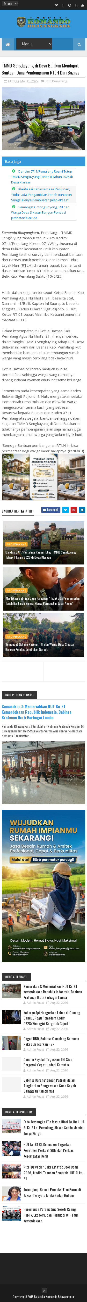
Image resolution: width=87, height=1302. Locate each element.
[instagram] (69, 5)
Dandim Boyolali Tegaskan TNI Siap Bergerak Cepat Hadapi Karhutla (47, 1062)
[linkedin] (76, 5)
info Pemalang (56, 81)
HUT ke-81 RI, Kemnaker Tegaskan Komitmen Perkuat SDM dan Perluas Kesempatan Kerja (48, 1150)
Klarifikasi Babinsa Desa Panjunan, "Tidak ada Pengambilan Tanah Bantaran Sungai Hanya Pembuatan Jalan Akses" (41, 194)
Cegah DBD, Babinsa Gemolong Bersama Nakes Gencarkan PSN (51, 1041)
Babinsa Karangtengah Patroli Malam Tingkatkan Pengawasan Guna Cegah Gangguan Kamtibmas (49, 1085)
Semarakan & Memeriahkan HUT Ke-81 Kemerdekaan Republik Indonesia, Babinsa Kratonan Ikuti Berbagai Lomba (36, 712)
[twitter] (56, 5)
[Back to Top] (44, 1290)
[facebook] (63, 5)
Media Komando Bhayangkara (56, 1296)
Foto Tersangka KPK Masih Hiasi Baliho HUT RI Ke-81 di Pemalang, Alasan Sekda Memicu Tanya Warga (53, 1127)
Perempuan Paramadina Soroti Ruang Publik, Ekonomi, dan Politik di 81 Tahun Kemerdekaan (51, 1214)
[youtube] (82, 5)
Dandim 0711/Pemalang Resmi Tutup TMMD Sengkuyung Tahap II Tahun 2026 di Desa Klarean (42, 176)
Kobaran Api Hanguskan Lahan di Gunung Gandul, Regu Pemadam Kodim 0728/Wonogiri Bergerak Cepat (51, 1018)
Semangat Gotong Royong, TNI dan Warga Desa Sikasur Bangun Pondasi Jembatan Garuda (40, 212)
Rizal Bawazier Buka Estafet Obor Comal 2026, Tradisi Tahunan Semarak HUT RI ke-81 (53, 1172)
